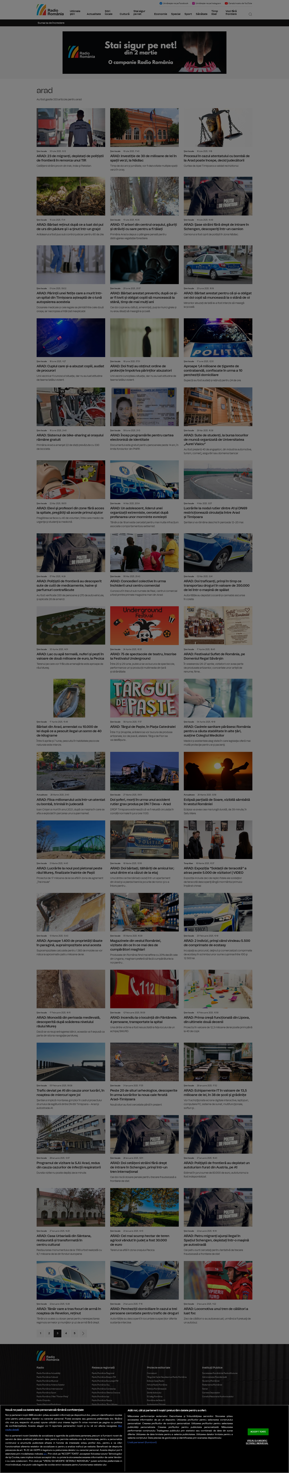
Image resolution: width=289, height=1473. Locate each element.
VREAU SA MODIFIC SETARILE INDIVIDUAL (257, 1442)
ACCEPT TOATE (258, 1432)
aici (45, 1454)
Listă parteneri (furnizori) (142, 1442)
